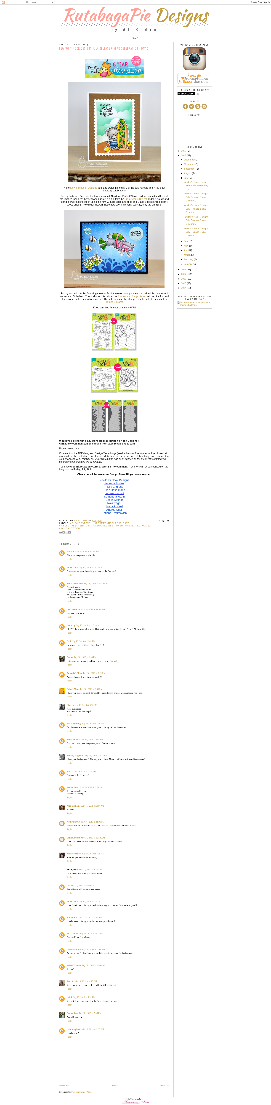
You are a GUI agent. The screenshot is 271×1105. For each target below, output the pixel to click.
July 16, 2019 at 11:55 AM (87, 625)
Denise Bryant (73, 838)
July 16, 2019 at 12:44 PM (83, 641)
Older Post (165, 1086)
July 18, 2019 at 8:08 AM (93, 965)
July (186, 178)
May (186, 245)
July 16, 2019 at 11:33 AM (93, 609)
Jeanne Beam (73, 787)
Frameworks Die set (136, 199)
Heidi (69, 997)
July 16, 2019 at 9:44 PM (92, 806)
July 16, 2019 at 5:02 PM (92, 739)
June (187, 241)
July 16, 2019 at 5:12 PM (96, 755)
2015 (184, 283)
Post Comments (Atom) (81, 1092)
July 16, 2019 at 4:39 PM (93, 723)
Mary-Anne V (73, 739)
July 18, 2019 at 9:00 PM (92, 1029)
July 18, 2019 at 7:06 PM (90, 1013)
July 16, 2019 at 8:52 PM (91, 787)
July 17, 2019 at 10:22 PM (91, 933)
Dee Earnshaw (73, 609)
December (189, 159)
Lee (68, 885)
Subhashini (72, 917)
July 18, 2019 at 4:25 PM (85, 981)
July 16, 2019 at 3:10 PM (86, 705)
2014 (184, 288)
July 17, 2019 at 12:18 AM (93, 838)
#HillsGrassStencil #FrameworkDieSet (87, 525)
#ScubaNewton (69, 528)
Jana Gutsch (73, 933)
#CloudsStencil (81, 523)
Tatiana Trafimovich (114, 513)
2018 (184, 269)
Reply (69, 559)
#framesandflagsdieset (112, 523)
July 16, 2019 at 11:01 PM (92, 822)
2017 (184, 274)
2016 (184, 278)
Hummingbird (73, 1029)
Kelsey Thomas (74, 965)
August (188, 173)
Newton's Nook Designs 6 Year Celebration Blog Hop (196, 185)
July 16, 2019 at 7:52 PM (84, 771)
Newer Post (64, 1086)
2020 (184, 151)
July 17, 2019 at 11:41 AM (90, 901)
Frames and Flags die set (132, 296)
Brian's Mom (73, 689)
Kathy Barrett (73, 822)
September (190, 168)
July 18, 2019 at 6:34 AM (93, 949)
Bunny (70, 657)
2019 (184, 155)
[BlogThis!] (63, 532)
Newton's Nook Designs (83, 187)
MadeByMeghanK (75, 755)
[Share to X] (66, 532)
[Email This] (60, 532)
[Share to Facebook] (69, 532)
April (186, 250)
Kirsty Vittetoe (74, 854)
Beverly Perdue (74, 949)
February (189, 259)
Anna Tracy (72, 567)
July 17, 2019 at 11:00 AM (83, 885)
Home (135, 38)
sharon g (71, 625)
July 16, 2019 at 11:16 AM (96, 583)
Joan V (70, 981)
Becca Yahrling (74, 723)
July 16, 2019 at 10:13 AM (87, 551)
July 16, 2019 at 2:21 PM (94, 673)
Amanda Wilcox (74, 673)
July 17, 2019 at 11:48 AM (90, 917)
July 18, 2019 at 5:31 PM (84, 997)
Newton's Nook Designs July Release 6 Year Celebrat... (195, 197)
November (189, 164)
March (187, 255)
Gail (69, 641)
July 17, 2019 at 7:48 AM (90, 870)
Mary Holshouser (75, 583)
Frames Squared (114, 302)
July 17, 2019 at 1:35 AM (93, 854)
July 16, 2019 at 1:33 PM (85, 657)
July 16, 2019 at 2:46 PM (91, 689)
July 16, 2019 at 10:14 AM (91, 567)
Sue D (69, 771)
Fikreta (70, 705)
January (188, 264)
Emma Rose (72, 1013)
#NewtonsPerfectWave (132, 525)
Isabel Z (70, 551)
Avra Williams (73, 806)
